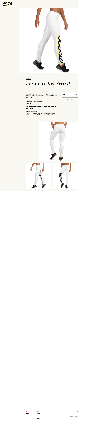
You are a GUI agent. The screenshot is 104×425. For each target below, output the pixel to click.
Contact (57, 4)
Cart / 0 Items (98, 4)
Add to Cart (70, 99)
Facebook (38, 418)
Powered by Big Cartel (74, 416)
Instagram (38, 413)
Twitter (38, 416)
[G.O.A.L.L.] (7, 4)
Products (51, 4)
